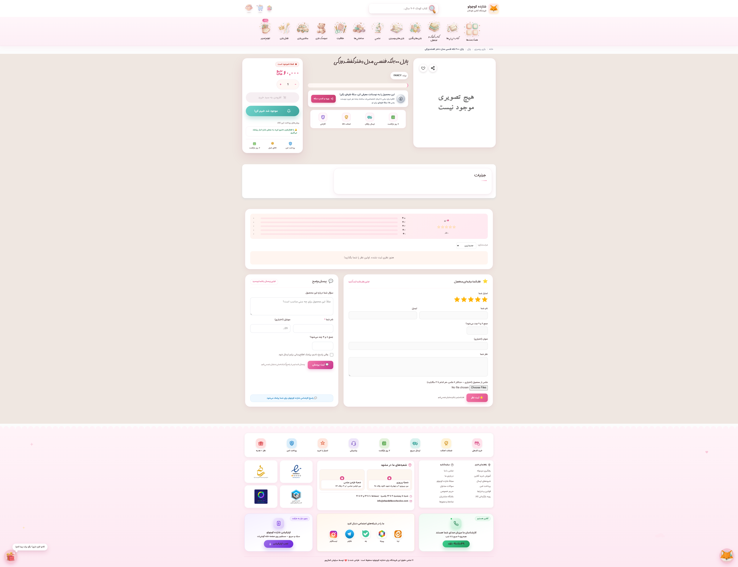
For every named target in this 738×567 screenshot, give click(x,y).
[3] (471, 299)
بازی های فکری (415, 38)
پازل (469, 49)
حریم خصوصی (447, 491)
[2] (478, 299)
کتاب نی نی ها (452, 38)
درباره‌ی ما (449, 476)
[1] (485, 299)
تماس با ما (449, 471)
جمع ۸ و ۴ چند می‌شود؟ (321, 337)
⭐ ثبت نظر (477, 398)
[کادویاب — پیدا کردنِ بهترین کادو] (10, 556)
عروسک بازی (321, 38)
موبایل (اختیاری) (282, 320)
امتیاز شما (483, 293)
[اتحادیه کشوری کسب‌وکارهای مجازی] (296, 496)
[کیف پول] (269, 8)
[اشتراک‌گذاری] (433, 68)
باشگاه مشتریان (446, 496)
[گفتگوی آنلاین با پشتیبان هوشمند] (726, 555)
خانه (491, 49)
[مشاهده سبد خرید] (259, 8)
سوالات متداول (447, 486)
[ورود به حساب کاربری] (248, 8)
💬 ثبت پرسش (320, 365)
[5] (457, 299)
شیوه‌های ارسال (484, 481)
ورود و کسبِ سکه (321, 98)
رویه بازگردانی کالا (483, 496)
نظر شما (484, 354)
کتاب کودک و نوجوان (434, 39)
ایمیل (414, 308)
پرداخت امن (485, 486)
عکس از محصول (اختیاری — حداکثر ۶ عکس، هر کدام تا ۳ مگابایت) (457, 382)
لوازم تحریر (265, 29)
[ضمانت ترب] (261, 496)
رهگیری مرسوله (484, 471)
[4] (464, 299)
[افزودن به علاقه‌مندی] (423, 68)
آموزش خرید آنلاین (482, 476)
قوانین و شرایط (484, 491)
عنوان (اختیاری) (481, 339)
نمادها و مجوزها (446, 502)
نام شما (484, 308)
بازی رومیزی (480, 49)
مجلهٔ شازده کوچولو (445, 481)
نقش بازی (284, 38)
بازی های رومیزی (396, 38)
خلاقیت (340, 38)
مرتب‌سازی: (483, 245)
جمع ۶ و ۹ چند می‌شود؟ (477, 323)
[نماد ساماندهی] (261, 471)
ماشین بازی (302, 38)
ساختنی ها (359, 38)
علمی (378, 38)
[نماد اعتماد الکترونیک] (296, 471)
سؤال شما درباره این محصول (319, 293)
